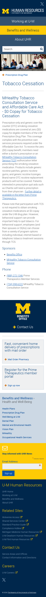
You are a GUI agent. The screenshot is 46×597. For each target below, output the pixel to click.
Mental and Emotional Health (16, 425)
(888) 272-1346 (15, 275)
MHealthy (7, 433)
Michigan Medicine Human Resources (20, 531)
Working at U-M (23, 21)
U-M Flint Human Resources (15, 539)
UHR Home (7, 491)
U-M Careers (8, 572)
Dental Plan (8, 420)
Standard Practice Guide (14, 524)
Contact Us (25, 327)
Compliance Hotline (11, 528)
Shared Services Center (13, 520)
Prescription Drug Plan (16, 74)
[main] (23, 180)
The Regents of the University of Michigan (22, 592)
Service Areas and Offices (14, 553)
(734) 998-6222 (15, 284)
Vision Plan (7, 429)
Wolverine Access (10, 517)
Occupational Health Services (16, 437)
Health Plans (8, 408)
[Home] (23, 11)
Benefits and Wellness (23, 30)
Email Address (21, 461)
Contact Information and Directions (19, 557)
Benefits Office (14, 254)
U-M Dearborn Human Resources (18, 535)
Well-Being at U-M (11, 416)
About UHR (23, 39)
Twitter (42, 4)
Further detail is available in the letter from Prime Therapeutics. (21, 195)
